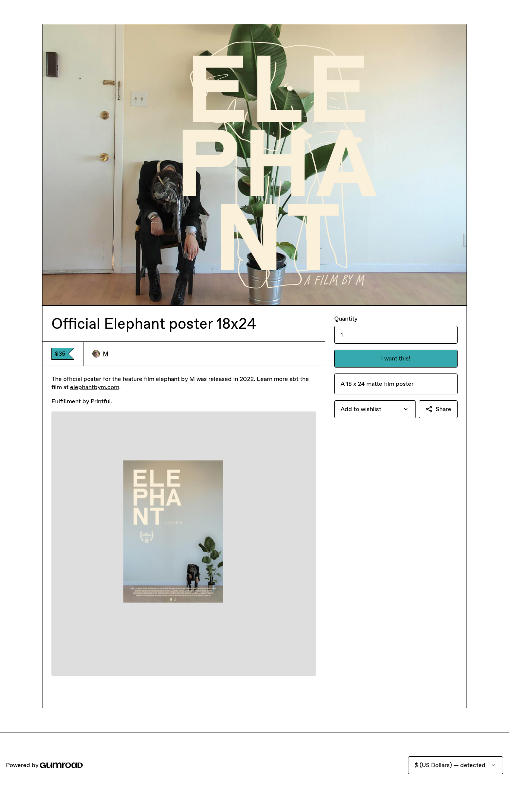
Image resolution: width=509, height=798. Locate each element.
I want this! (395, 358)
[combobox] (375, 409)
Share (443, 409)
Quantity (345, 318)
